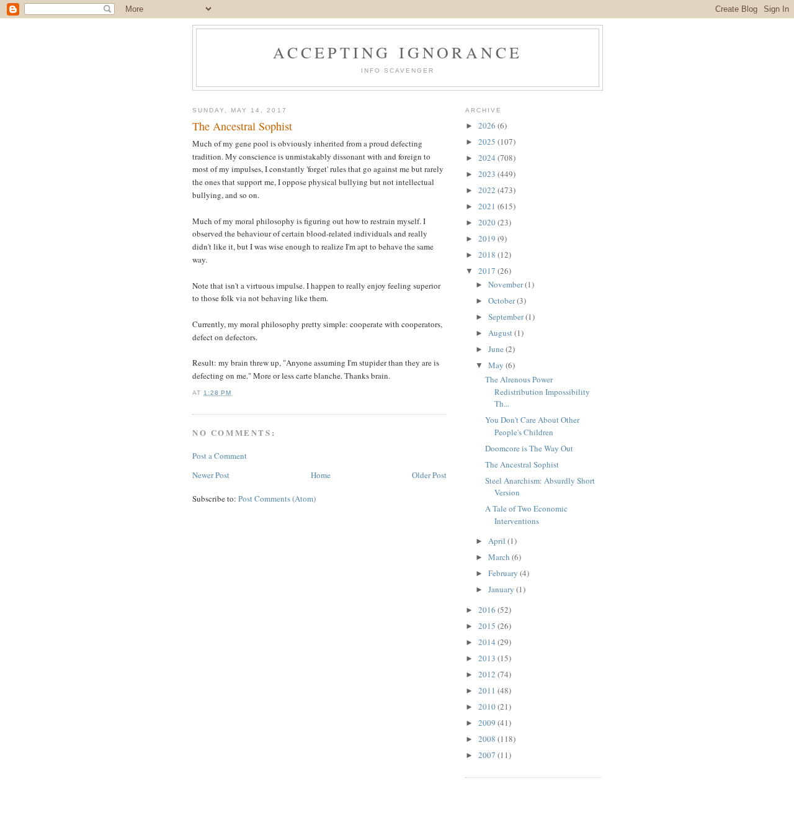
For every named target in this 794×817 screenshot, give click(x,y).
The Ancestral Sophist (522, 464)
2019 (487, 238)
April (497, 540)
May (497, 365)
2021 (487, 206)
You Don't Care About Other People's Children (532, 426)
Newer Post (211, 475)
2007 (487, 755)
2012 (487, 674)
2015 (487, 625)
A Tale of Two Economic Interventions (526, 514)
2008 (487, 738)
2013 (487, 658)
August (501, 332)
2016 (487, 609)
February (504, 573)
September (506, 316)
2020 (487, 222)
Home (321, 475)
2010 (487, 706)
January (502, 589)
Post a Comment (219, 455)
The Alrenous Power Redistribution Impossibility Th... (537, 391)
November (506, 284)
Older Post (429, 475)
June (497, 348)
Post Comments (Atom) (277, 498)
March (500, 556)
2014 (487, 642)
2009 (487, 722)
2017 (487, 270)
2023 (487, 173)
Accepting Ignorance (398, 52)
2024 (487, 157)
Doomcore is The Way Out (529, 448)
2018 (487, 254)
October (502, 300)
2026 (487, 125)
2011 (487, 690)
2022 (487, 190)
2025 (487, 141)
